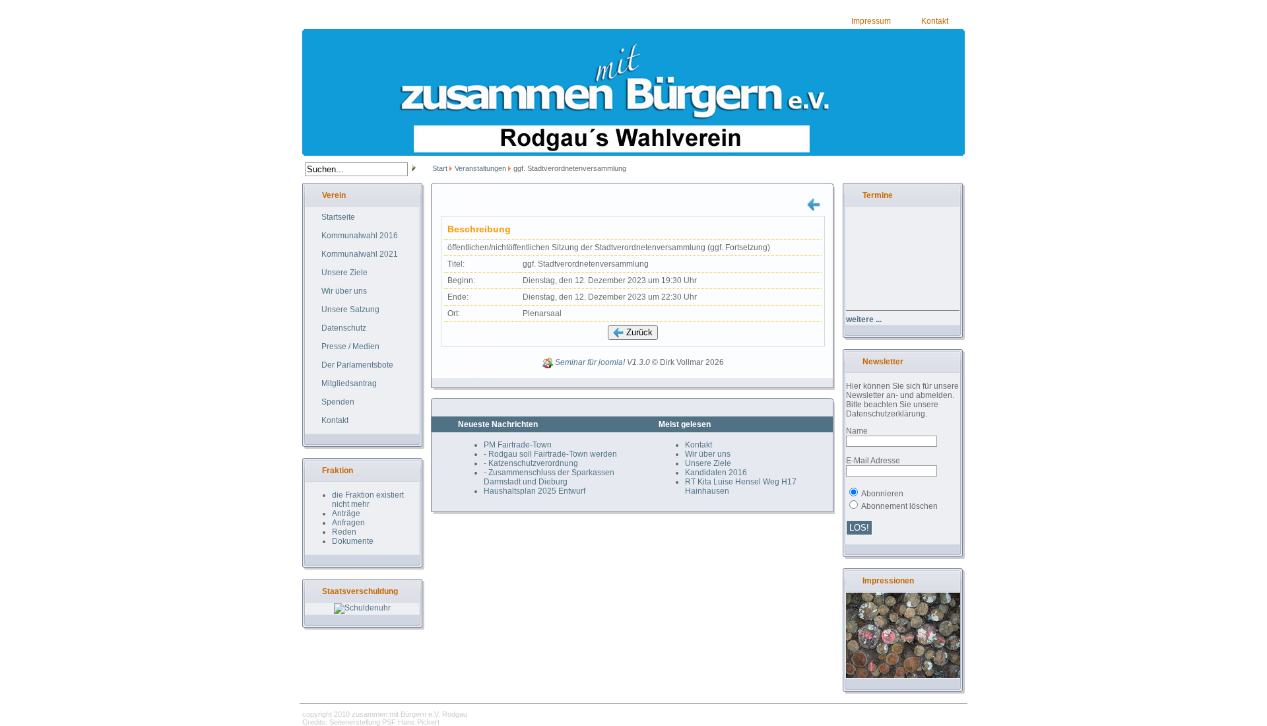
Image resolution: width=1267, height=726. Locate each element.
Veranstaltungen (480, 168)
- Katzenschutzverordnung (531, 463)
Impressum (871, 21)
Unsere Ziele (708, 463)
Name (857, 431)
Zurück (638, 332)
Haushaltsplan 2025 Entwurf (534, 491)
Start (439, 168)
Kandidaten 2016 (716, 472)
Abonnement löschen (899, 506)
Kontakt (934, 21)
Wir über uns (708, 454)
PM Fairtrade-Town (518, 444)
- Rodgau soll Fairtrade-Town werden (550, 454)
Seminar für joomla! (590, 363)
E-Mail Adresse (873, 460)
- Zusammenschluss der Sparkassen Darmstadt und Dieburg (549, 477)
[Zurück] (814, 204)
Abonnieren (882, 493)
